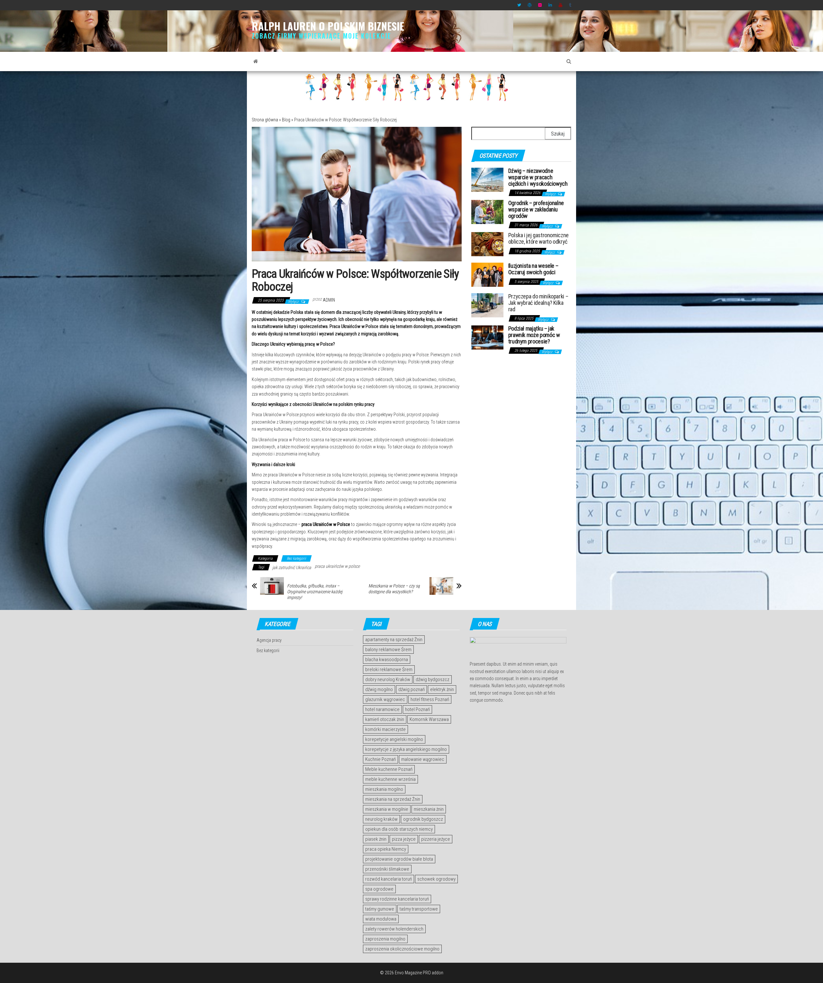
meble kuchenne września (390, 779)
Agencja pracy (269, 640)
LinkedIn (550, 5)
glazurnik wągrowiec (385, 699)
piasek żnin (375, 839)
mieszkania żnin (429, 809)
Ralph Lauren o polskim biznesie (328, 25)
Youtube (561, 5)
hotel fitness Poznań (430, 699)
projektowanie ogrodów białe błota (399, 859)
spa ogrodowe (379, 889)
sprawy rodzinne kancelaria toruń (397, 899)
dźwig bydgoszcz (432, 679)
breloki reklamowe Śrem (388, 669)
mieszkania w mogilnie (386, 809)
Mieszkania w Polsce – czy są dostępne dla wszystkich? (394, 588)
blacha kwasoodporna (386, 659)
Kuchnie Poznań (380, 759)
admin (329, 300)
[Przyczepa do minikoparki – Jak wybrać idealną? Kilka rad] (487, 305)
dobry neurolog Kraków (387, 679)
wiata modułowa (380, 919)
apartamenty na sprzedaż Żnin (393, 639)
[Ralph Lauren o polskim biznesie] (256, 61)
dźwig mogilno (379, 689)
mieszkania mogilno (384, 789)
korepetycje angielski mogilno (394, 739)
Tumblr (571, 5)
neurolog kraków (381, 819)
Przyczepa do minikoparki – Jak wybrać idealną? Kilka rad (538, 303)
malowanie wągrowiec (422, 759)
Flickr (540, 5)
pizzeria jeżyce (435, 839)
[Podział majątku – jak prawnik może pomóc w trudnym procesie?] (487, 337)
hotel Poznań (417, 709)
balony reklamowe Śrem (388, 649)
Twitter (519, 5)
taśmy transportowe (419, 909)
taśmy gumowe (379, 909)
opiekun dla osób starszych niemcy (399, 829)
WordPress (529, 5)
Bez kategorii (296, 558)
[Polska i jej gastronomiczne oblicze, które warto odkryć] (487, 244)
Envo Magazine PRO (413, 972)
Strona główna (265, 119)
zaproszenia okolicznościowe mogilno (402, 949)
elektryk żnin (442, 689)
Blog (286, 119)
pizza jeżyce (404, 839)
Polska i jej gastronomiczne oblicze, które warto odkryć (538, 238)
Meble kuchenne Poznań (388, 769)
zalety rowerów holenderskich (394, 929)
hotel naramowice (382, 709)
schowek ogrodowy (436, 879)
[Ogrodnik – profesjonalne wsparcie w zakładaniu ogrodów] (487, 212)
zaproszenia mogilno (385, 939)
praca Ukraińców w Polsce (326, 524)
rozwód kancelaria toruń (388, 879)
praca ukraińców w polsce (337, 566)
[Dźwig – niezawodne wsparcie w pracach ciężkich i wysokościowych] (487, 179)
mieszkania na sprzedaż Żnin (392, 799)
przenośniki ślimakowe (387, 869)
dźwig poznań (411, 689)
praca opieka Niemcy (385, 849)
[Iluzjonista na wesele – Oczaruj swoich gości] (487, 274)
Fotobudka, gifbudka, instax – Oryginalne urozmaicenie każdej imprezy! (314, 591)
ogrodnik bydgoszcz (423, 819)
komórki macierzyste (385, 729)
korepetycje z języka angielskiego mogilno (406, 749)
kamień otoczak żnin (384, 719)
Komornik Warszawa (429, 719)
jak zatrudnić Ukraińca (291, 567)
